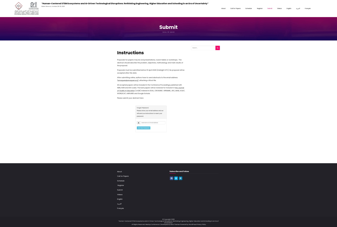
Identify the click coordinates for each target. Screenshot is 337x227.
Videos (279, 8)
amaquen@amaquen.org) (128, 80)
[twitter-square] (176, 178)
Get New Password (143, 128)
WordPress (192, 224)
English (289, 8)
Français (308, 8)
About (223, 8)
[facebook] (171, 178)
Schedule (248, 8)
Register (260, 8)
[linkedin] (180, 178)
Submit (269, 8)
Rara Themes (175, 224)
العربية (298, 8)
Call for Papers (235, 8)
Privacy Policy (201, 224)
